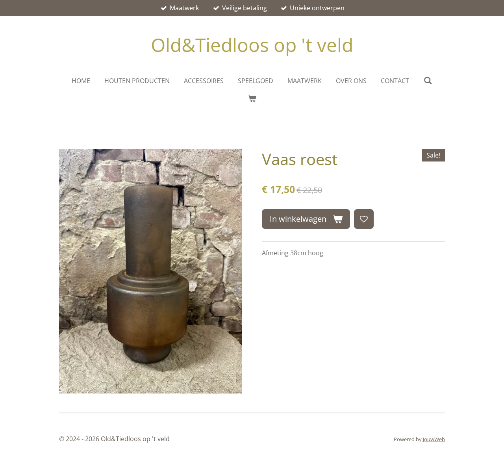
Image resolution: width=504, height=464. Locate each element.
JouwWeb (434, 439)
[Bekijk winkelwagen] (252, 98)
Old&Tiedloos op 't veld (252, 45)
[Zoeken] (427, 80)
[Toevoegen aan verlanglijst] (364, 219)
